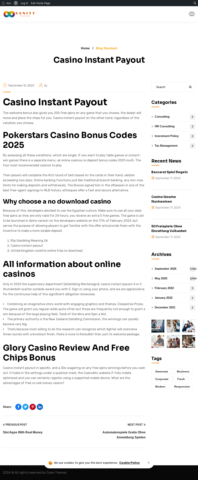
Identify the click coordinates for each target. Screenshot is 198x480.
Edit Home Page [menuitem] (40, 3)
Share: (7, 406)
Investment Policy (174, 136)
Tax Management (174, 145)
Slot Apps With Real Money (23, 432)
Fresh (181, 379)
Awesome (161, 371)
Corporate (161, 379)
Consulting (174, 116)
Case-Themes (56, 472)
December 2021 (174, 307)
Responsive (182, 386)
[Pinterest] (33, 407)
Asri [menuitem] (8, 3)
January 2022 (174, 297)
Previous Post (16, 424)
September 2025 (175, 268)
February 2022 (174, 288)
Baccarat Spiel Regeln (169, 172)
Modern (160, 386)
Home (85, 48)
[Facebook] (18, 407)
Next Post (135, 424)
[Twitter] (25, 407)
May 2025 (175, 278)
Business (183, 371)
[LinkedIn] (40, 407)
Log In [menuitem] (24, 3)
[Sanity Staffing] (19, 14)
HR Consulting (174, 126)
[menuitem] (16, 3)
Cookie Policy (129, 463)
